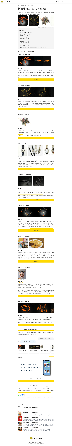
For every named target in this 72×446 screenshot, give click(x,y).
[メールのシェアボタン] (24, 395)
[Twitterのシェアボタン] (20, 395)
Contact (36, 442)
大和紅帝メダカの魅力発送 (25, 45)
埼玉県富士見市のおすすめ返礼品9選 (26, 32)
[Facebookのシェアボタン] (22, 395)
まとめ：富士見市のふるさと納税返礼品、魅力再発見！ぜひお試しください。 (34, 47)
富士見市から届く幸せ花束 (25, 37)
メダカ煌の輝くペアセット (25, 41)
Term (30, 442)
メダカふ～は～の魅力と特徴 (25, 34)
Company (41, 442)
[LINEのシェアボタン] (18, 395)
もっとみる (36, 79)
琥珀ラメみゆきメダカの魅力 (25, 35)
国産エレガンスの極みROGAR (26, 38)
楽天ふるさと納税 (22, 97)
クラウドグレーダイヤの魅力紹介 (26, 39)
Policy (33, 442)
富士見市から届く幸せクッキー (26, 42)
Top (18, 5)
